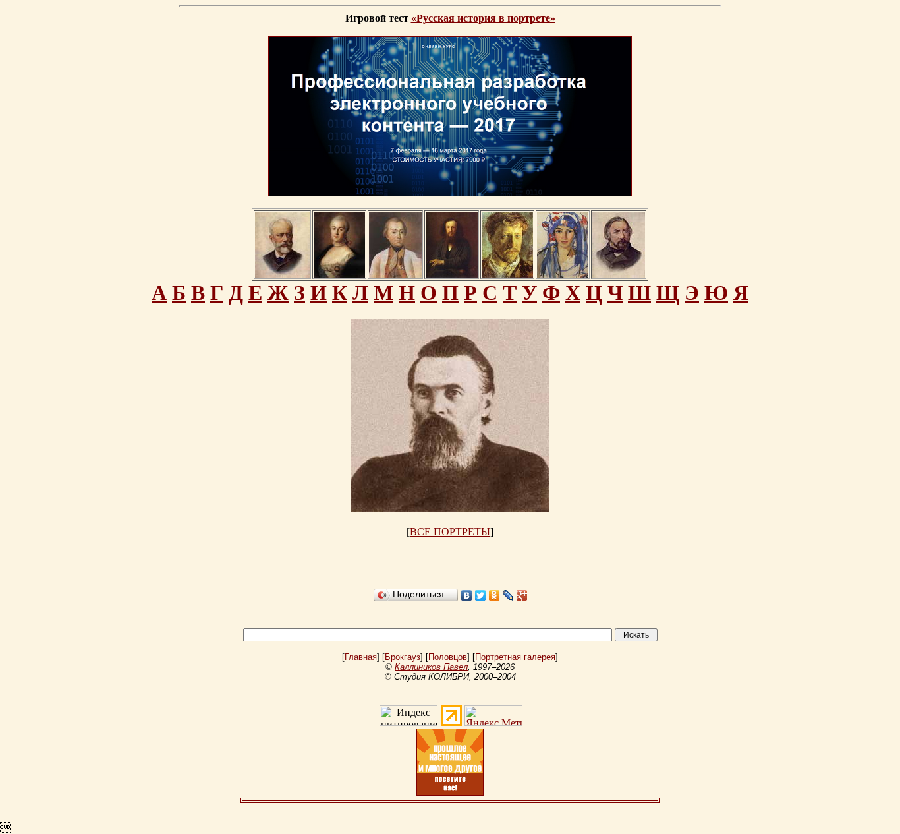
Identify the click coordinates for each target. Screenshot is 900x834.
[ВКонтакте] (467, 595)
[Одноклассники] (494, 595)
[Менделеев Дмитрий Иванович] (452, 274)
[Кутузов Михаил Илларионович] (395, 274)
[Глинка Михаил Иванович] (618, 274)
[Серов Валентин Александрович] (507, 274)
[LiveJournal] (508, 595)
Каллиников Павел (431, 667)
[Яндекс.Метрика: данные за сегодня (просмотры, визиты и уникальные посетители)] (493, 715)
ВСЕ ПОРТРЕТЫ (450, 531)
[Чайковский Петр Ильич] (282, 274)
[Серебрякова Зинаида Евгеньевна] (562, 274)
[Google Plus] (522, 595)
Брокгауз (402, 657)
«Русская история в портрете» (483, 18)
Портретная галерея (515, 657)
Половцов (447, 657)
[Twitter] (481, 595)
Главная (361, 657)
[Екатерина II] (339, 274)
